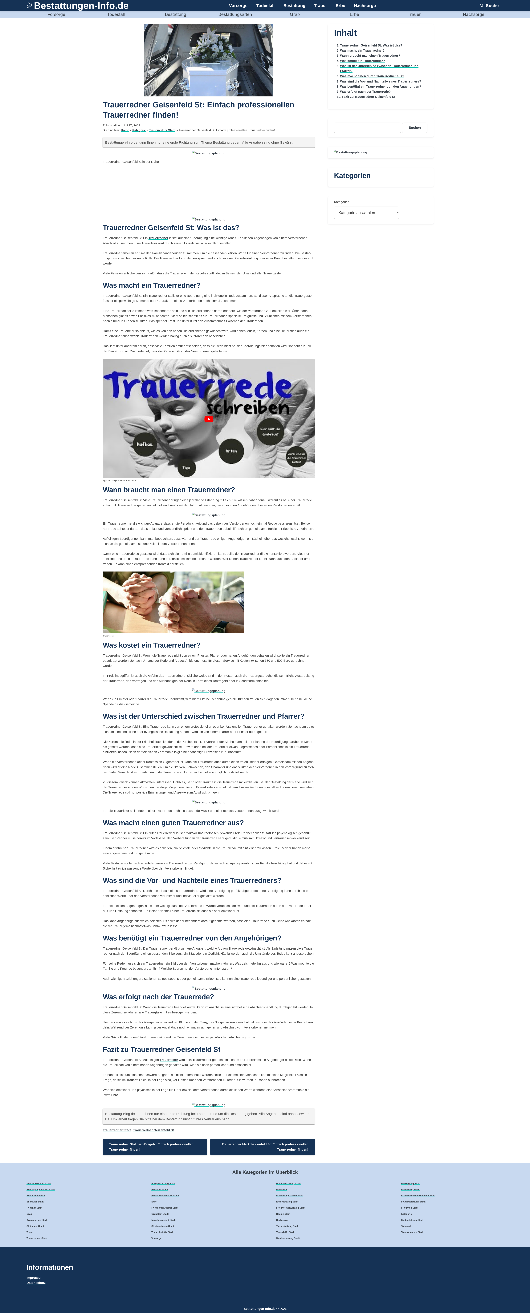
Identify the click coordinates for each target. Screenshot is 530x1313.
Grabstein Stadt (160, 1214)
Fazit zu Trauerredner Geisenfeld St (368, 97)
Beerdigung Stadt (410, 1183)
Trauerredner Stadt (162, 130)
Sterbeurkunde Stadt (162, 1226)
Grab (295, 14)
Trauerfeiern (169, 1060)
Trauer (320, 5)
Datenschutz (36, 1283)
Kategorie (139, 130)
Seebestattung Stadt (412, 1220)
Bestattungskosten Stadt (289, 1195)
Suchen (415, 127)
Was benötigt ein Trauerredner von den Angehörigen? (380, 86)
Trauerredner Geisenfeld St (153, 1130)
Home (125, 130)
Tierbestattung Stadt (287, 1226)
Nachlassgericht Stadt (163, 1220)
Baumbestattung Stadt (288, 1183)
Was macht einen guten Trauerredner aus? (372, 76)
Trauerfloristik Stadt (162, 1232)
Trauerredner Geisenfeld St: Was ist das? (371, 45)
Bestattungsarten (235, 14)
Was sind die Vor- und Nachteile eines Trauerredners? (380, 81)
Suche (492, 5)
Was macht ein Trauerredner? (362, 50)
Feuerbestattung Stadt (413, 1201)
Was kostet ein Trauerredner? (362, 61)
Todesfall (265, 5)
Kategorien (341, 202)
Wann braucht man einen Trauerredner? (370, 55)
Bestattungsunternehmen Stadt (418, 1195)
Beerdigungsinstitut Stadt (40, 1189)
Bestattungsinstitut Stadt (165, 1195)
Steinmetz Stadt (35, 1226)
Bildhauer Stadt (35, 1201)
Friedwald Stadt (409, 1207)
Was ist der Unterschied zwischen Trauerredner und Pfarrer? (379, 68)
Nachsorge (365, 5)
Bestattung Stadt (410, 1189)
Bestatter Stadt (159, 1189)
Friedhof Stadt (34, 1207)
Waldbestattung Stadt (288, 1238)
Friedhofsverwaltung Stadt (290, 1207)
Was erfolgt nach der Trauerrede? (365, 91)
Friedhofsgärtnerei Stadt (164, 1207)
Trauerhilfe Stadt (285, 1232)
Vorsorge (238, 5)
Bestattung (294, 5)
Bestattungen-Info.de (81, 5)
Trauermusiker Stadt (412, 1232)
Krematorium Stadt (36, 1220)
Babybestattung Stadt (163, 1183)
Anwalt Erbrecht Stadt (38, 1183)
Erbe (340, 5)
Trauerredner (158, 238)
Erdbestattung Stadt (287, 1201)
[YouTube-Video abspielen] (209, 419)
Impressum (34, 1277)
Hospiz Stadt (283, 1214)
